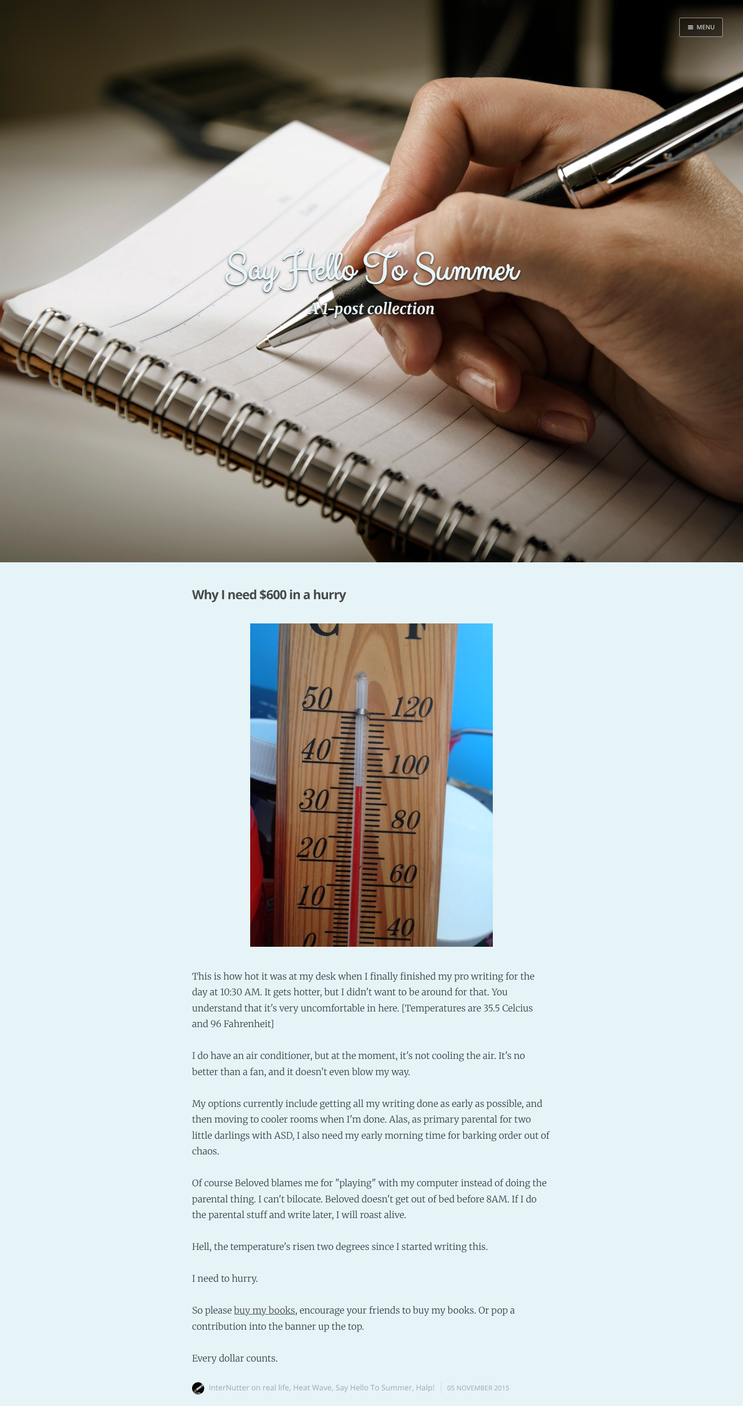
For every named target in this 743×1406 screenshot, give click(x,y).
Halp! (425, 1388)
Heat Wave (312, 1388)
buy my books (264, 1310)
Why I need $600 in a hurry (269, 594)
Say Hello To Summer (374, 1388)
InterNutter (229, 1388)
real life (276, 1388)
